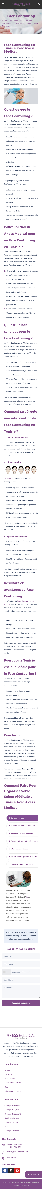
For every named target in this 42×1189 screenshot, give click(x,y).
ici (27, 897)
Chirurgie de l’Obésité (12, 1114)
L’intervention (9, 478)
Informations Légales (12, 1091)
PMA (6, 1126)
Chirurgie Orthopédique (13, 1131)
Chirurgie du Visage (22, 23)
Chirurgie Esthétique (12, 1105)
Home (4, 20)
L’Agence (8, 1074)
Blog (6, 1087)
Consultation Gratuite (12, 1083)
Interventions (16, 20)
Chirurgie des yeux (11, 1110)
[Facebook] (5, 1170)
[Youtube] (17, 1170)
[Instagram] (11, 1170)
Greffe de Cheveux (11, 1118)
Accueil (7, 1070)
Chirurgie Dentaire (11, 1122)
